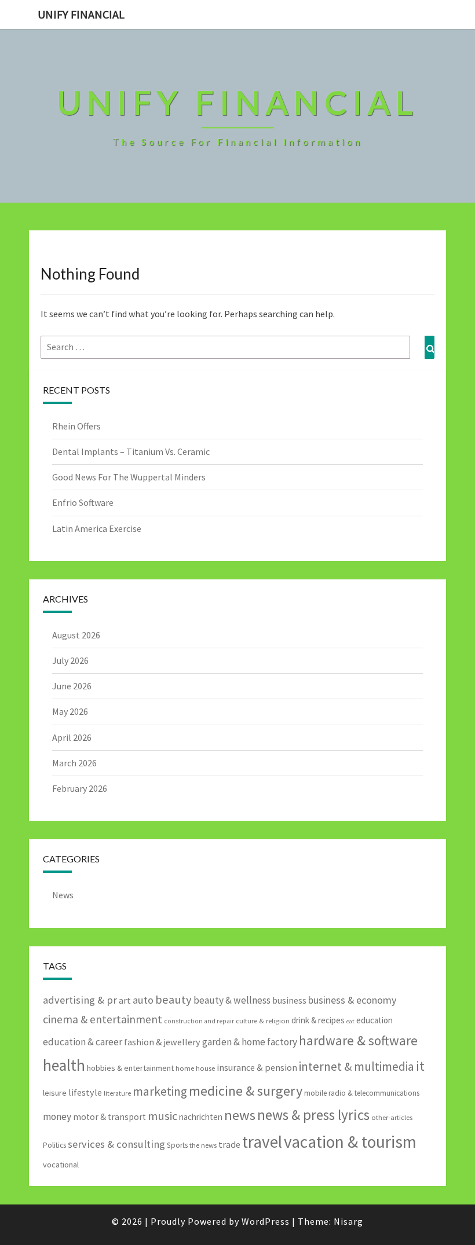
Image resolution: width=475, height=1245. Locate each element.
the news (203, 1145)
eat (350, 1021)
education (374, 1020)
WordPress (266, 1221)
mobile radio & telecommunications (361, 1093)
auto (143, 1000)
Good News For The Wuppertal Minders (129, 477)
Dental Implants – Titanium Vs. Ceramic (131, 451)
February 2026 (79, 788)
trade (229, 1144)
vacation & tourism (350, 1141)
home (185, 1068)
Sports (177, 1145)
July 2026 (70, 660)
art (125, 1000)
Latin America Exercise (96, 528)
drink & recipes (318, 1020)
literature (117, 1093)
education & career (82, 1041)
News (63, 895)
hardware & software (358, 1040)
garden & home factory (249, 1041)
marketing (160, 1091)
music (162, 1115)
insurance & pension (257, 1067)
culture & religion (263, 1020)
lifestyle (85, 1092)
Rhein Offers (76, 426)
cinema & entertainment (102, 1019)
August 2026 (76, 635)
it (420, 1065)
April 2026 (72, 737)
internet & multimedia (356, 1066)
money (57, 1116)
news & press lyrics (313, 1115)
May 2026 (70, 711)
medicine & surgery (245, 1091)
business (289, 1000)
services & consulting (116, 1144)
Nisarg (348, 1221)
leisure (55, 1093)
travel (262, 1141)
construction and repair (199, 1021)
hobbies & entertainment (130, 1068)
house (205, 1068)
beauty (173, 999)
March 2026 (74, 763)
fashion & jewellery (162, 1042)
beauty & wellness (232, 1000)
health (64, 1065)
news (239, 1115)
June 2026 (72, 686)
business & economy (352, 1000)
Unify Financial (81, 14)
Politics (54, 1145)
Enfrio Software (83, 502)
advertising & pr (80, 1000)
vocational (61, 1164)
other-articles (391, 1117)
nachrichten (200, 1116)
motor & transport (109, 1116)
